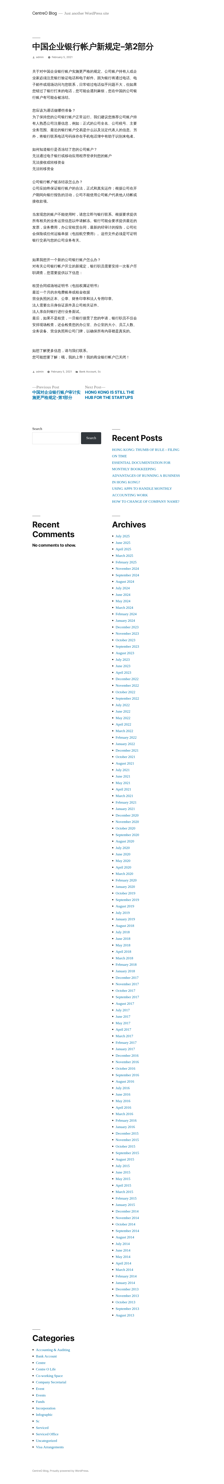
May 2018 (123, 945)
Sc (99, 371)
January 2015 (125, 1204)
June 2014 (123, 1250)
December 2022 (127, 679)
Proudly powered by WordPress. (69, 1470)
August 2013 (125, 1315)
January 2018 (125, 971)
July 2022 (123, 705)
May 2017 (123, 1023)
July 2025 (123, 536)
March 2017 (124, 1036)
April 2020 (123, 867)
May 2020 (123, 860)
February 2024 (126, 614)
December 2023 (127, 627)
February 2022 (126, 737)
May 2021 (123, 783)
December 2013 (127, 1289)
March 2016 (124, 1114)
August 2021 (125, 763)
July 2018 (123, 932)
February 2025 (126, 562)
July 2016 (123, 1088)
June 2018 (123, 938)
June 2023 (123, 666)
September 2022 (127, 698)
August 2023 (125, 653)
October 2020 (125, 828)
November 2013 (127, 1295)
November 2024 (127, 568)
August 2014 (125, 1237)
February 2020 (126, 880)
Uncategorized (46, 1440)
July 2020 (123, 848)
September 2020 (127, 835)
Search (37, 428)
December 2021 (127, 750)
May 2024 (123, 601)
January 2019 (125, 919)
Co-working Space (49, 1375)
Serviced (42, 1427)
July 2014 (123, 1244)
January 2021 (125, 809)
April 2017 (123, 1029)
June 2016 (123, 1094)
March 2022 (124, 731)
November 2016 (127, 1062)
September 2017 (127, 997)
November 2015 (127, 1140)
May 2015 (123, 1179)
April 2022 (123, 724)
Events (41, 1395)
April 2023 (123, 672)
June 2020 (123, 854)
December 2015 (127, 1133)
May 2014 (123, 1256)
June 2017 (123, 1016)
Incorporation (45, 1408)
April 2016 (123, 1107)
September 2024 (127, 575)
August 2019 (125, 906)
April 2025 (123, 549)
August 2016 (125, 1081)
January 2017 (125, 1049)
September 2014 (127, 1231)
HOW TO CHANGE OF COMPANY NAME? (145, 501)
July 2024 (123, 588)
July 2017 (123, 1010)
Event (40, 1388)
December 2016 (127, 1055)
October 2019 (125, 893)
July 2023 (123, 659)
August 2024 (125, 581)
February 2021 (126, 802)
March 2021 (124, 796)
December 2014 (127, 1211)
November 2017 (127, 984)
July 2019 (123, 912)
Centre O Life (46, 1369)
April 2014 (123, 1263)
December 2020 (127, 815)
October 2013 (125, 1302)
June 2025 (123, 542)
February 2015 (126, 1198)
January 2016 (125, 1127)
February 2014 (126, 1276)
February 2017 (126, 1042)
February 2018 (126, 964)
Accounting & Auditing (53, 1350)
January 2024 (125, 620)
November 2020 (127, 821)
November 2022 (127, 685)
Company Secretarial (51, 1382)
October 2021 (125, 757)
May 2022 (123, 718)
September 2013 (127, 1308)
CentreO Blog (44, 13)
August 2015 (125, 1159)
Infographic (44, 1414)
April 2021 (123, 789)
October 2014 (125, 1224)
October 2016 (125, 1068)
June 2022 (123, 711)
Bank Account (87, 371)
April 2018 (123, 951)
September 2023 (127, 646)
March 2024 (124, 607)
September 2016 (127, 1075)
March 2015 (124, 1192)
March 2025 (124, 555)
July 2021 (123, 770)
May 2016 (123, 1101)
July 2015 (123, 1166)
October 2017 (125, 990)
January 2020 (125, 886)
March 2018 (124, 958)
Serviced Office (47, 1434)
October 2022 (125, 692)
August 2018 (125, 925)
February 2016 (126, 1120)
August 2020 (125, 841)
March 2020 (124, 873)
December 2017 (127, 977)
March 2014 (124, 1269)
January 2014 (125, 1283)
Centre (41, 1363)
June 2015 (123, 1172)
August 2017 (125, 1003)
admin (40, 57)
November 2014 (127, 1218)
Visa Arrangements (50, 1447)
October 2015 (125, 1146)
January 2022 (125, 744)
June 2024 (123, 594)
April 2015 (123, 1185)
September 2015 (127, 1153)
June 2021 (123, 776)
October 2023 (125, 640)
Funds (40, 1401)
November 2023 (127, 633)
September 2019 (127, 900)
